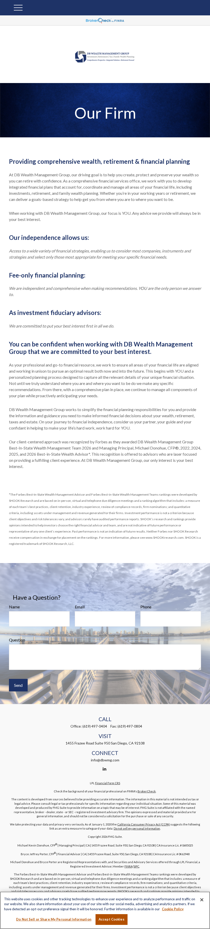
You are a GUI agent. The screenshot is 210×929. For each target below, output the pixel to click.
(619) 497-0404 (94, 726)
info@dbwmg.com (105, 760)
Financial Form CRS (107, 783)
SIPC (136, 866)
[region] (105, 910)
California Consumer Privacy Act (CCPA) (143, 824)
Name (14, 606)
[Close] (201, 899)
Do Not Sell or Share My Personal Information (53, 919)
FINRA (128, 866)
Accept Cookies (111, 919)
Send (18, 685)
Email (80, 606)
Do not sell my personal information (137, 828)
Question (17, 639)
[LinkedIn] (104, 768)
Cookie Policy (173, 909)
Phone (145, 606)
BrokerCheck (147, 791)
